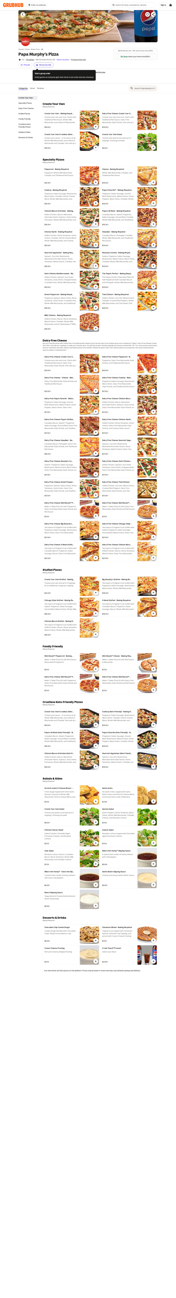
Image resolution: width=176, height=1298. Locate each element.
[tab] (27, 98)
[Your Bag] (170, 5)
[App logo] (13, 5)
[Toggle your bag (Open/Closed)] (170, 5)
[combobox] (132, 5)
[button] (37, 5)
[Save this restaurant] (147, 14)
